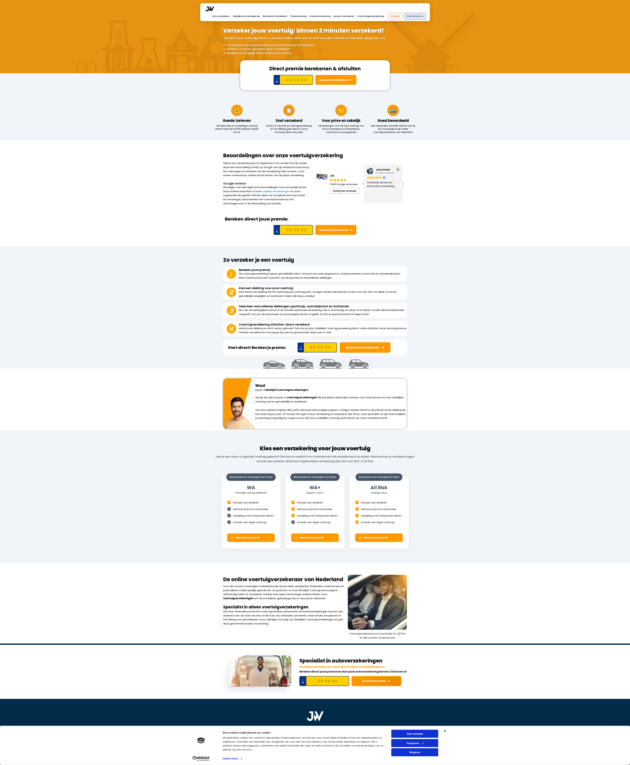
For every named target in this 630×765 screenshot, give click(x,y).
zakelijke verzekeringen (276, 191)
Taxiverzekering (298, 16)
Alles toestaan (415, 733)
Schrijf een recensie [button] (344, 191)
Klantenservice (415, 16)
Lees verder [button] (373, 197)
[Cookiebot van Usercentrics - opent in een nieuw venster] (201, 758)
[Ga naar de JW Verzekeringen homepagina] (315, 716)
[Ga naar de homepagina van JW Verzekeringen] (210, 9)
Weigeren (414, 752)
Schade (395, 16)
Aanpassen (413, 743)
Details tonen (230, 758)
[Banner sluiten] (445, 731)
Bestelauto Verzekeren (275, 16)
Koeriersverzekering (320, 16)
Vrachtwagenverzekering (370, 16)
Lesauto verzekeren (344, 16)
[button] (402, 183)
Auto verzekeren (221, 16)
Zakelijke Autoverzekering (246, 16)
